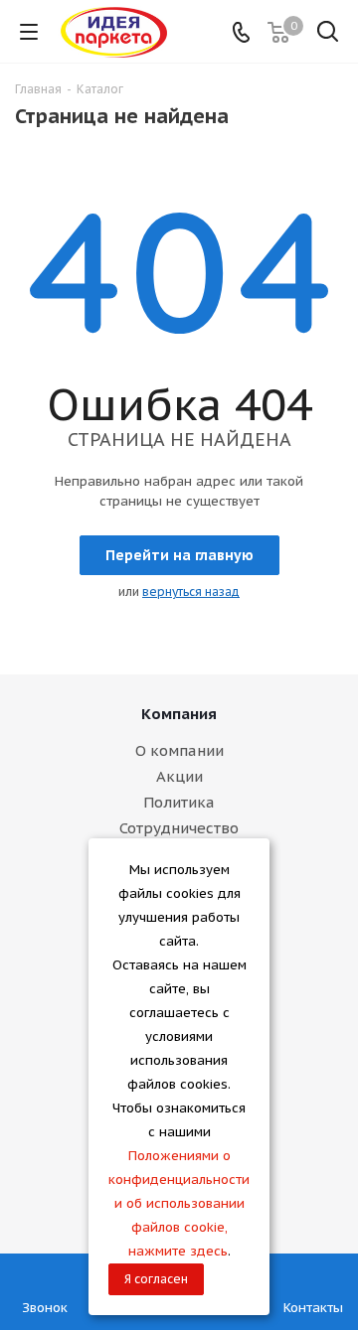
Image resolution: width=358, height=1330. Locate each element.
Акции (179, 776)
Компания (179, 713)
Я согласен (156, 1278)
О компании (179, 750)
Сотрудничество (179, 827)
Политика (179, 802)
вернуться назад (191, 591)
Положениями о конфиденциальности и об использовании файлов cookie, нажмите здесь (179, 1203)
